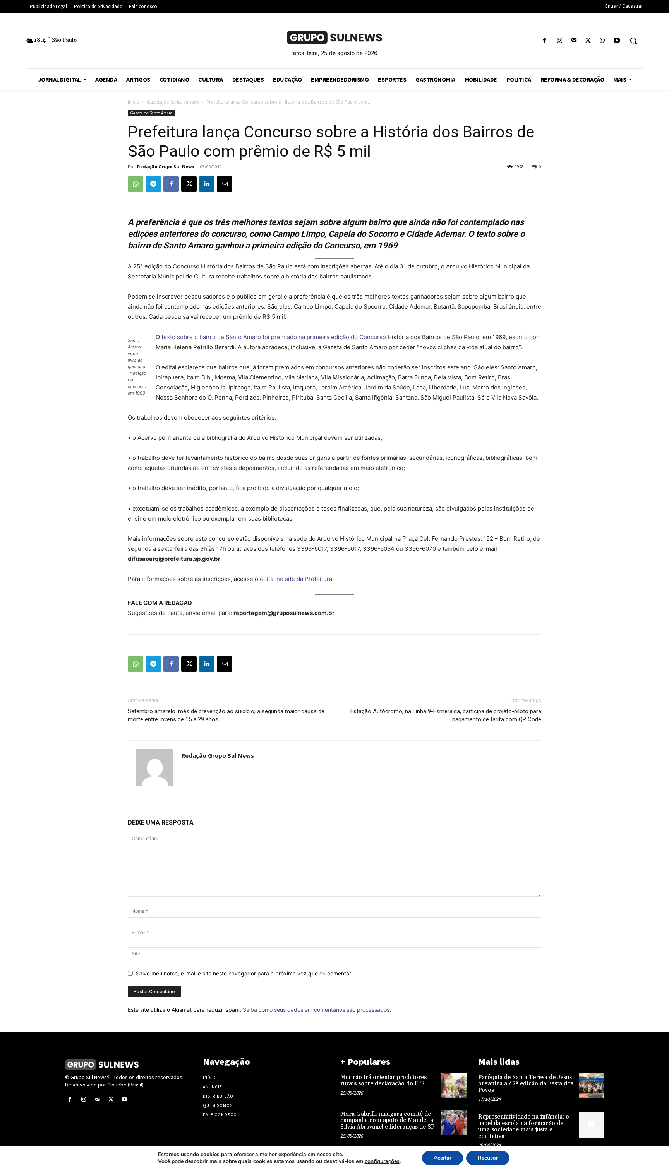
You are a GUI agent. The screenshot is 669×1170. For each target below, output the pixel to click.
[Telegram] (153, 184)
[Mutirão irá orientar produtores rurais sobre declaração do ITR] (453, 1085)
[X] (588, 41)
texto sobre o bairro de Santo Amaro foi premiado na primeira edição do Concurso (273, 337)
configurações (382, 1161)
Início (133, 102)
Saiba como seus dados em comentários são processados (316, 1009)
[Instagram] (559, 41)
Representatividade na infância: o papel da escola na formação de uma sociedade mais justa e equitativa (523, 1126)
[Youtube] (617, 41)
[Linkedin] (206, 184)
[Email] (224, 184)
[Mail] (573, 41)
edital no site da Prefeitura (296, 578)
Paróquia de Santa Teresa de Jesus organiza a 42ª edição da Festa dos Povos (525, 1084)
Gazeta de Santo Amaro (173, 102)
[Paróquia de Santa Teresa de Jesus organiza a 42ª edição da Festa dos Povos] (591, 1085)
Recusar (488, 1157)
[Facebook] (545, 41)
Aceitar (442, 1157)
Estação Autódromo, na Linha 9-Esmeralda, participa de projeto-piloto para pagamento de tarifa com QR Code (445, 715)
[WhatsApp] (602, 41)
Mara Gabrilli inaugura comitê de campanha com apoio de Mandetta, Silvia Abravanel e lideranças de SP (387, 1120)
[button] (633, 40)
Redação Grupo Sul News (165, 166)
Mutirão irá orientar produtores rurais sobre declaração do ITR (383, 1081)
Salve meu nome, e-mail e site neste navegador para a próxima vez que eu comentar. (244, 973)
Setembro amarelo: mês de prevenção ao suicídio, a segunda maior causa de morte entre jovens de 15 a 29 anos (226, 715)
